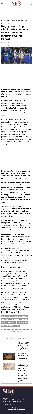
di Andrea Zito (5, 42)
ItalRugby (22, 322)
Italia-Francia (9, 322)
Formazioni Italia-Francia (14, 319)
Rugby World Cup (10, 326)
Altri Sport (7, 20)
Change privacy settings (16, 409)
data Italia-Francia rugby (14, 316)
